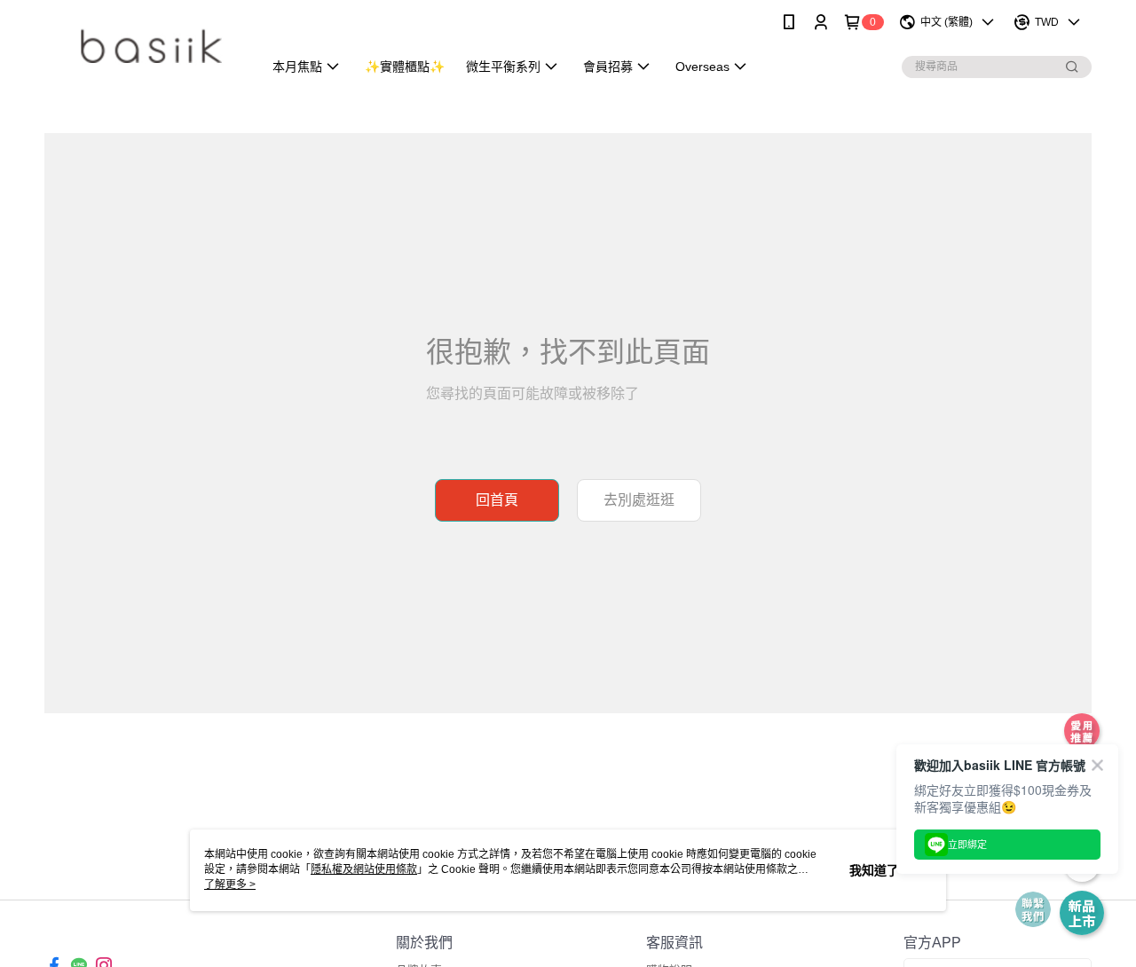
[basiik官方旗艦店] (142, 46)
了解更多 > (230, 884)
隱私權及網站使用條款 (364, 869)
